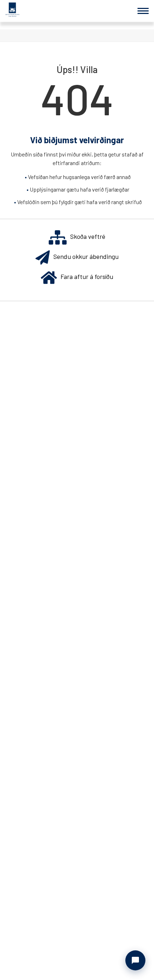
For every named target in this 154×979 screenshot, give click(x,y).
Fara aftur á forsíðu (87, 276)
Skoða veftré (87, 236)
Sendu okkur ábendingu (86, 256)
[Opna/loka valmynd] (143, 11)
